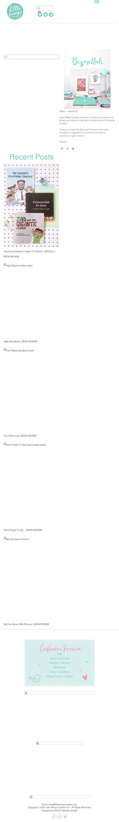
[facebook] (62, 148)
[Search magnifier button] (39, 8)
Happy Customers (59, 658)
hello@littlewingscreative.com (62, 804)
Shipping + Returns (59, 663)
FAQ (59, 654)
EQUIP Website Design (66, 810)
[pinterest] (73, 148)
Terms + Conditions (59, 672)
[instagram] (67, 148)
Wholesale (59, 667)
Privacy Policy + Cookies (59, 676)
